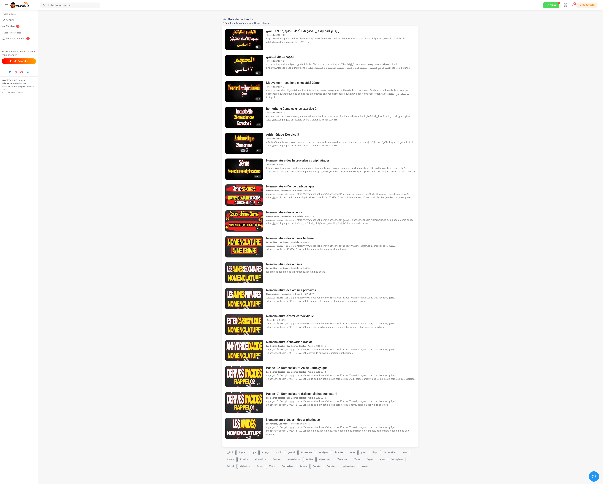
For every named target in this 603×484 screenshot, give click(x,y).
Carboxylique (397, 459)
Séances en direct (17, 38)
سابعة (375, 452)
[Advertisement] (320, 479)
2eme (404, 452)
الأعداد (279, 452)
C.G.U (4, 93)
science (230, 459)
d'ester (272, 466)
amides (309, 459)
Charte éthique (16, 93)
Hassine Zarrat (20, 83)
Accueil (10, 20)
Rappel (370, 459)
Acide (382, 459)
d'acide (357, 459)
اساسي (291, 452)
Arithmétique (260, 459)
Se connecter (21, 61)
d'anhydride (342, 459)
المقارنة (242, 452)
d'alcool (230, 466)
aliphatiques (324, 459)
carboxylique (287, 466)
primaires (331, 466)
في (254, 452)
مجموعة (265, 452)
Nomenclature (293, 459)
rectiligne (323, 452)
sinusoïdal (338, 452)
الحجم (363, 452)
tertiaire (317, 466)
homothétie (389, 452)
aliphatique (245, 466)
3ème (352, 452)
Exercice (276, 459)
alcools (364, 466)
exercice (244, 459)
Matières (12, 26)
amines (303, 466)
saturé (260, 466)
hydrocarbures (348, 466)
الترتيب (230, 452)
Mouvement (306, 452)
